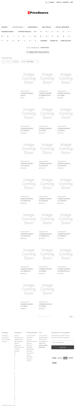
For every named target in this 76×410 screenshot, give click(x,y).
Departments (32, 27)
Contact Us (54, 41)
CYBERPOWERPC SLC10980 (63, 94)
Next (71, 316)
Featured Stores (7, 31)
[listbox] (33, 61)
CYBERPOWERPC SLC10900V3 (45, 200)
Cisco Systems (31, 335)
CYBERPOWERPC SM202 (26, 94)
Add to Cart (28, 80)
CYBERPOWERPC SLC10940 (63, 129)
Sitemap (4, 341)
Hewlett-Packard (32, 341)
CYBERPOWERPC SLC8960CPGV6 (45, 94)
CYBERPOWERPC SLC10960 (45, 129)
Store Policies (66, 41)
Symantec (30, 337)
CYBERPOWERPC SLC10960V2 (26, 129)
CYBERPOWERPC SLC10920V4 (26, 165)
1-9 (35, 31)
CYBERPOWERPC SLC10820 (45, 305)
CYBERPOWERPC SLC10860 (45, 270)
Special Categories (62, 27)
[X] (46, 3)
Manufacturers (17, 27)
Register (66, 2)
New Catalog (46, 27)
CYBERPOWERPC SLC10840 (26, 305)
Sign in (58, 2)
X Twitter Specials (24, 31)
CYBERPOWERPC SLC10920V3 (45, 165)
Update (16, 61)
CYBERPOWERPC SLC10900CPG (26, 235)
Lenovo (29, 355)
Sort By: (24, 61)
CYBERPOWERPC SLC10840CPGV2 (63, 270)
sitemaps (44, 41)
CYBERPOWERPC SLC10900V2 (63, 200)
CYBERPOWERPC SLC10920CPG (26, 200)
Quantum (29, 359)
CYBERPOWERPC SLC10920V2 (63, 165)
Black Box (30, 357)
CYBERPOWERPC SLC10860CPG (26, 270)
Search (52, 2)
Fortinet (29, 339)
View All (29, 361)
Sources (4, 27)
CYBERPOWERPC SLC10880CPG (45, 235)
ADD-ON (29, 343)
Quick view (28, 76)
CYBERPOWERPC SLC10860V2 (63, 235)
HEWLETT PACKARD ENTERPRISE (30, 347)
